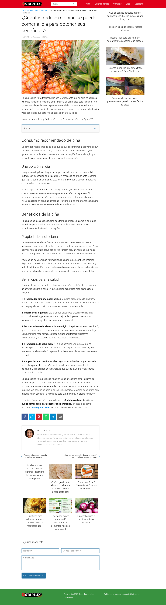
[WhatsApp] (46, 417)
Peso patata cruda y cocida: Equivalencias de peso (35, 456)
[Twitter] (32, 417)
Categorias (135, 594)
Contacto (117, 4)
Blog (128, 4)
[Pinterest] (39, 417)
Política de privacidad (113, 594)
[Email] (60, 417)
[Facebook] (25, 417)
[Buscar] (74, 4)
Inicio (87, 4)
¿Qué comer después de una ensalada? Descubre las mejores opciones (80, 456)
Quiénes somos (102, 4)
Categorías (139, 4)
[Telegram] (53, 417)
